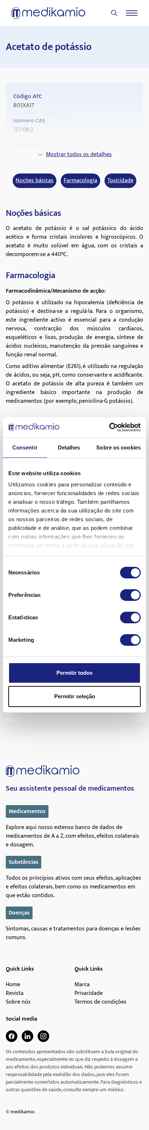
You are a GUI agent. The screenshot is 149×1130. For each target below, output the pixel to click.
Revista (15, 993)
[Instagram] (43, 1036)
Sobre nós (18, 1002)
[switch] (130, 595)
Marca (82, 984)
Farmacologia (80, 180)
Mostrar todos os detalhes (79, 154)
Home (13, 984)
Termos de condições (100, 1002)
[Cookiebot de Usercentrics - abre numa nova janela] (109, 427)
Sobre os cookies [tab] (118, 447)
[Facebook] (11, 1036)
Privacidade (88, 993)
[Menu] (131, 13)
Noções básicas (35, 180)
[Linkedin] (27, 1036)
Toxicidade (120, 180)
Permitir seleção (74, 696)
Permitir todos (74, 673)
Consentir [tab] (25, 447)
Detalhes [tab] (69, 447)
